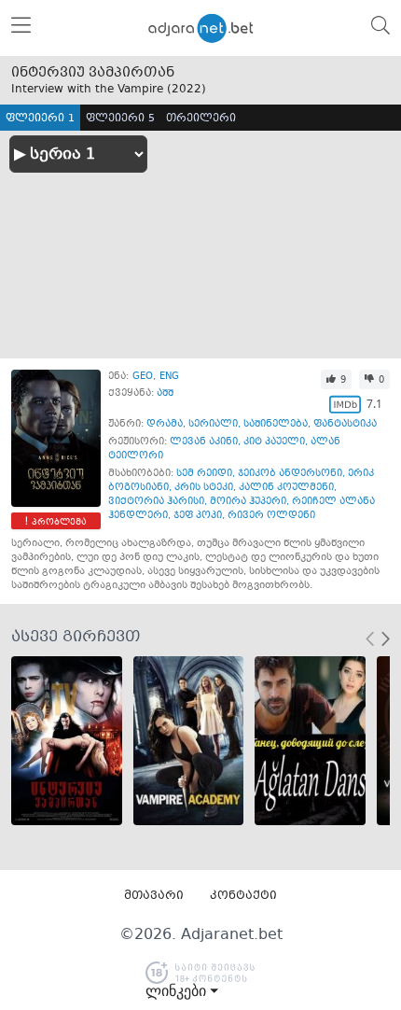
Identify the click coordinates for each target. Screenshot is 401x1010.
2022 (186, 89)
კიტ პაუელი (274, 442)
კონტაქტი (243, 896)
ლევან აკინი (204, 442)
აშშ (165, 393)
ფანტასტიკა (345, 424)
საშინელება (275, 424)
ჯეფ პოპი (197, 516)
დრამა (164, 424)
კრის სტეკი (203, 488)
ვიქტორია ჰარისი (156, 502)
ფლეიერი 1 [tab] (40, 119)
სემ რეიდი (204, 474)
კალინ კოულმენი (286, 488)
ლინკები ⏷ (181, 991)
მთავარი (154, 896)
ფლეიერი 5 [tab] (120, 119)
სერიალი (213, 424)
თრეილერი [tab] (201, 119)
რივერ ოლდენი (271, 516)
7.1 (374, 404)
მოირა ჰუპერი (248, 502)
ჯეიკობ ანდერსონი (290, 474)
